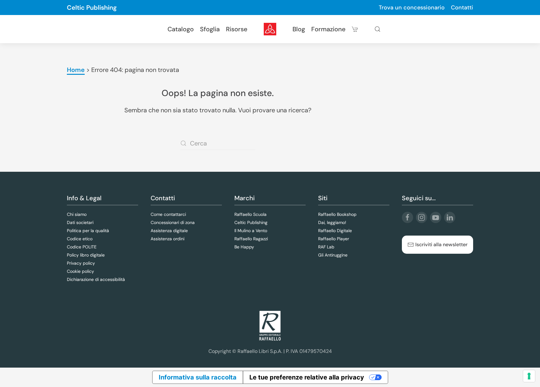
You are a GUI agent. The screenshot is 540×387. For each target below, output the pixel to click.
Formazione (328, 29)
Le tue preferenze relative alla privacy (306, 377)
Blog (298, 29)
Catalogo (181, 29)
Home (76, 70)
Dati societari (80, 222)
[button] (377, 29)
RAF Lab (326, 247)
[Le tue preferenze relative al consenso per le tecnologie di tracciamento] (529, 376)
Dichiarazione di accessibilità (96, 279)
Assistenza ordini (167, 239)
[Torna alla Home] (270, 29)
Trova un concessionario (412, 7)
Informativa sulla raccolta (198, 377)
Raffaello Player (333, 239)
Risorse (237, 29)
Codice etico (79, 239)
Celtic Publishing (92, 7)
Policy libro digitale (86, 255)
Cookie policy (80, 271)
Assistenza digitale (169, 230)
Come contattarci (168, 214)
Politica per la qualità (88, 230)
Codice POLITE (82, 247)
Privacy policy (81, 263)
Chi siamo (77, 214)
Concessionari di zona (173, 222)
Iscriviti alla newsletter (441, 244)
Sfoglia (210, 29)
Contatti (462, 7)
